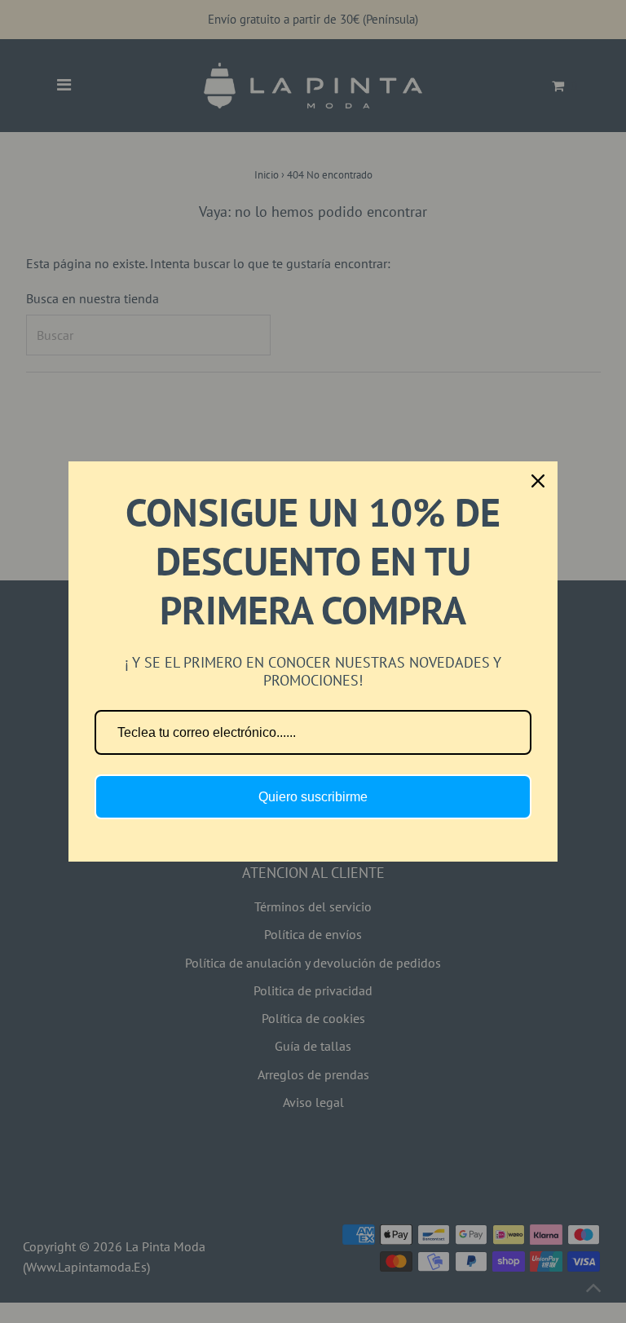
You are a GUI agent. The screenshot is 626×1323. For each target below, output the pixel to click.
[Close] (538, 481)
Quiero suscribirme (313, 797)
